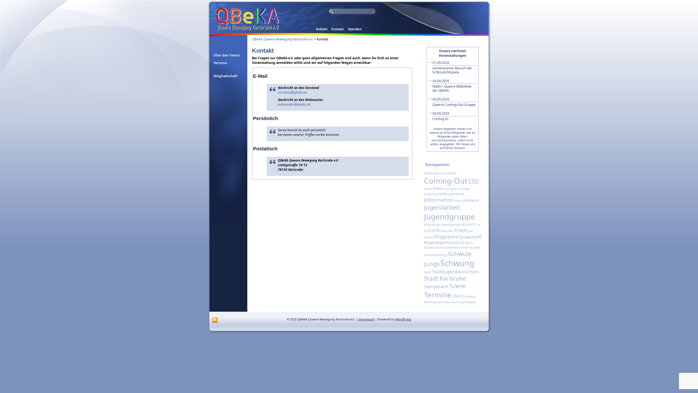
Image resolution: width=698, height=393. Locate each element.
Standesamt (436, 287)
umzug (471, 296)
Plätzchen (447, 231)
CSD (473, 181)
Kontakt (338, 29)
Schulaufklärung (435, 255)
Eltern (438, 188)
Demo (428, 189)
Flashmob (431, 194)
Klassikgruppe (452, 225)
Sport (427, 272)
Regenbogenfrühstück (444, 242)
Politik (461, 230)
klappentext (432, 225)
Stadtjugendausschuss (455, 272)
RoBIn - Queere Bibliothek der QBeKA (451, 86)
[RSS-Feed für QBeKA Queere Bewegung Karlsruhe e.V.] (214, 321)
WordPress (403, 319)
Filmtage (463, 189)
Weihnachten (433, 302)
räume (438, 247)
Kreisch (469, 224)
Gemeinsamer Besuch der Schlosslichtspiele (452, 68)
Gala (442, 193)
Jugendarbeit (442, 207)
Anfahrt (321, 29)
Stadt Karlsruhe (445, 278)
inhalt (458, 201)
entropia (450, 189)
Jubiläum (471, 200)
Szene (458, 286)
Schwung (457, 263)
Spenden (355, 29)
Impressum (366, 319)
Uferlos (458, 296)
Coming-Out (445, 180)
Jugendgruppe (449, 216)
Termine (437, 295)
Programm (446, 236)
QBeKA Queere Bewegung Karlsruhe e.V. (282, 39)
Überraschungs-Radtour (460, 302)
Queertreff (470, 237)
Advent (429, 173)
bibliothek (449, 173)
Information (438, 199)
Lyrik (434, 230)
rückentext (451, 247)
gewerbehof (455, 194)
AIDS (438, 173)
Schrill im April (470, 247)
